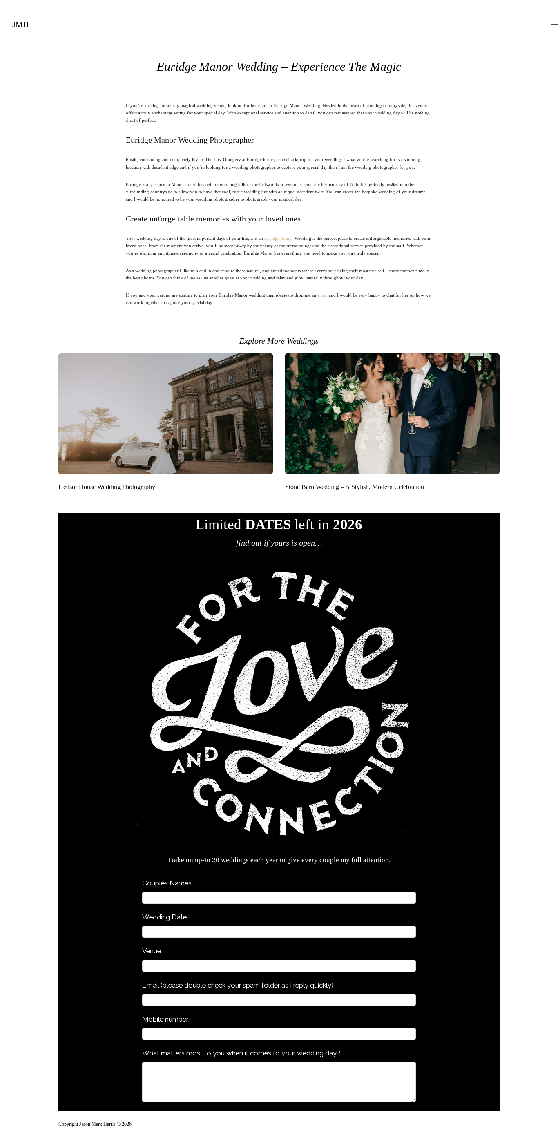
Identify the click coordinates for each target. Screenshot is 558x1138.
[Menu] (554, 24)
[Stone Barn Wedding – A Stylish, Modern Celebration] (392, 413)
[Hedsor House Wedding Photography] (165, 413)
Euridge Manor (278, 238)
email (322, 295)
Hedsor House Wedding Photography (106, 486)
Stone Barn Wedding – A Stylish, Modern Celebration (354, 486)
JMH (20, 24)
